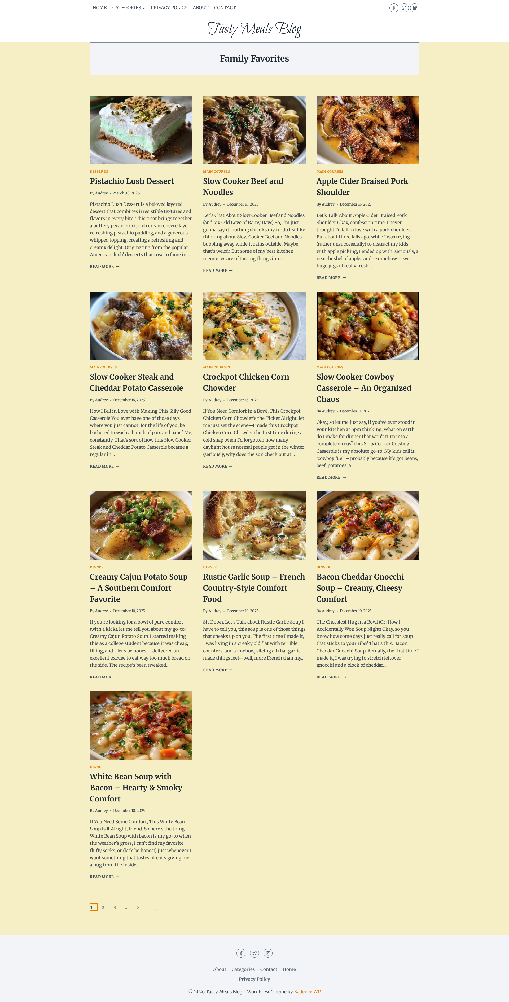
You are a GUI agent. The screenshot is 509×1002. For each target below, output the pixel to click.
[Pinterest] (404, 7)
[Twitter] (254, 953)
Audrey (101, 193)
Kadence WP (307, 992)
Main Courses (216, 171)
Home (100, 8)
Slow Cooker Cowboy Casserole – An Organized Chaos (364, 388)
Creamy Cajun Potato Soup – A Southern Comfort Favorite (139, 588)
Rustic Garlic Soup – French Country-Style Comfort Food (254, 588)
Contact (225, 8)
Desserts (99, 171)
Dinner (97, 567)
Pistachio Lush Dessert (132, 181)
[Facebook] (393, 7)
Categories (243, 969)
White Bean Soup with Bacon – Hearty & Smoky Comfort (136, 788)
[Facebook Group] (414, 7)
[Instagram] (268, 953)
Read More (105, 266)
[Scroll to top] (495, 993)
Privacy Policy (169, 8)
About (201, 8)
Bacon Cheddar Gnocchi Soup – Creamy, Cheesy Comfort (360, 588)
